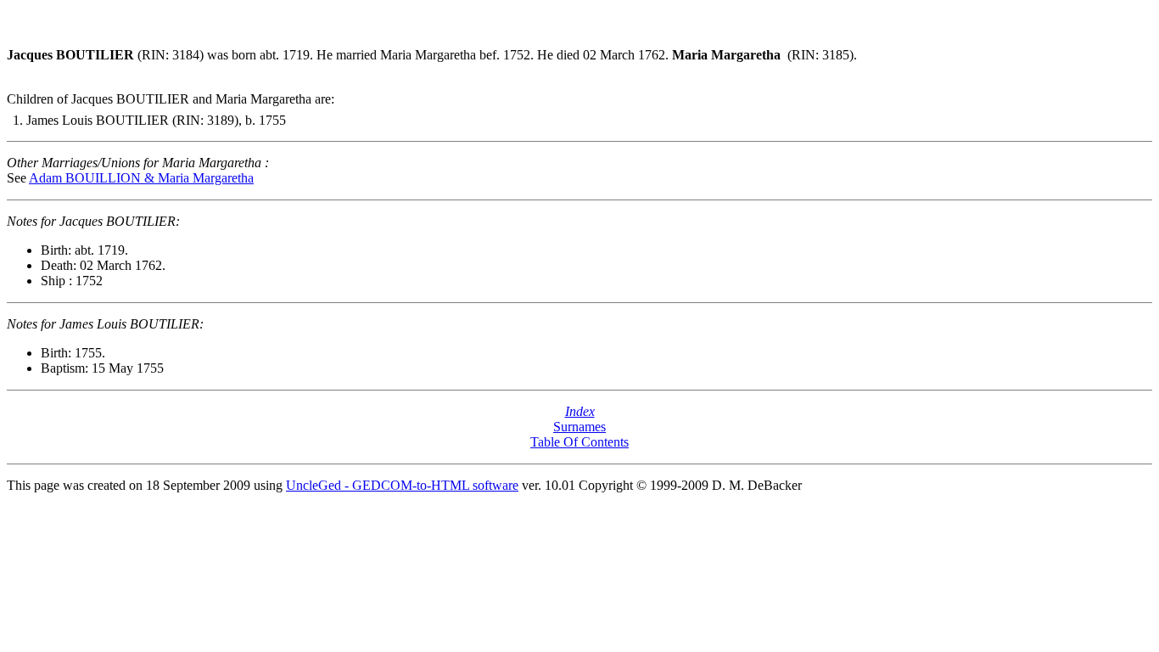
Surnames (579, 426)
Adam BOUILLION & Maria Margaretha (141, 178)
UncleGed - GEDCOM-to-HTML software (402, 485)
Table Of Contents (579, 442)
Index (580, 411)
